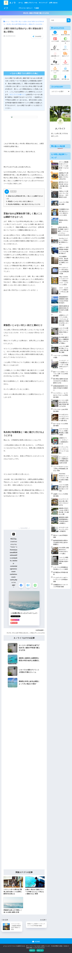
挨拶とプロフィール (30, 2)
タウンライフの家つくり (17, 94)
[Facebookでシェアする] (21, 585)
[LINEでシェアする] (35, 585)
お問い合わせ (53, 2)
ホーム (21, 2)
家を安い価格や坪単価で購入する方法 (36, 13)
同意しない (40, 950)
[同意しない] (70, 948)
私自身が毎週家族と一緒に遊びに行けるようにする (23, 204)
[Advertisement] (24, 56)
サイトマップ (43, 2)
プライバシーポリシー (26, 8)
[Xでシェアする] (13, 534)
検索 (37, 8)
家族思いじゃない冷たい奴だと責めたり (19, 201)
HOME (37, 942)
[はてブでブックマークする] (28, 585)
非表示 (13, 191)
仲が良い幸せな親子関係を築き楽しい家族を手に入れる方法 (26, 633)
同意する (32, 950)
